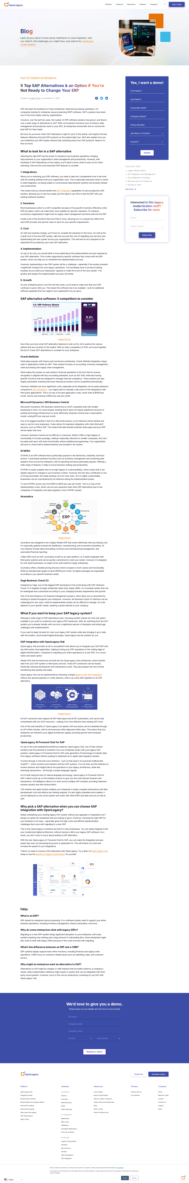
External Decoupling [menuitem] (27, 1109)
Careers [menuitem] (161, 1099)
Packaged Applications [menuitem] (69, 1129)
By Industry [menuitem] (65, 1092)
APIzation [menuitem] (64, 1145)
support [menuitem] (161, 1105)
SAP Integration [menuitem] (66, 1158)
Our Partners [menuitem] (135, 1095)
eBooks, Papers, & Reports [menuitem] (103, 1099)
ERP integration (63, 191)
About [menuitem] (160, 1092)
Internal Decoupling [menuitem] (27, 1105)
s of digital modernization (53, 854)
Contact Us (138, 1074)
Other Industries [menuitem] (66, 1109)
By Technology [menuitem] (66, 1115)
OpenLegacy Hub (99, 851)
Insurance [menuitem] (64, 1099)
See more (129, 189)
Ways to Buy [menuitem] (24, 1119)
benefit (39, 854)
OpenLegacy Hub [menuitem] (26, 1092)
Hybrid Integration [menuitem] (67, 1155)
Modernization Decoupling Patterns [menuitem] (32, 1102)
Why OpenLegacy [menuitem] (26, 1116)
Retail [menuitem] (63, 1106)
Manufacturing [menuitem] (66, 1102)
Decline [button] (134, 1178)
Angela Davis (34, 98)
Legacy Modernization (137, 170)
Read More (120, 1168)
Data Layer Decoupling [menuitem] (28, 1112)
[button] (13, 1180)
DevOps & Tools (134, 185)
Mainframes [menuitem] (65, 1118)
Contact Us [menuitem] (162, 1102)
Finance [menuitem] (64, 1095)
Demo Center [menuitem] (98, 1109)
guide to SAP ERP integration (88, 675)
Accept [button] (125, 1178)
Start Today (176, 4)
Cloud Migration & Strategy (139, 178)
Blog (22, 78)
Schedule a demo (158, 1074)
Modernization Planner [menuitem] (28, 1099)
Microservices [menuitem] (66, 1148)
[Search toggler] (165, 4)
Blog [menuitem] (95, 1105)
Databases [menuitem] (65, 1125)
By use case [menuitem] (65, 1137)
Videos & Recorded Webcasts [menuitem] (104, 1102)
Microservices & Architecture (140, 181)
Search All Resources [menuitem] (101, 1112)
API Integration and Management (41, 78)
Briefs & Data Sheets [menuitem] (101, 1095)
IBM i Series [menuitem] (65, 1122)
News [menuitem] (160, 1109)
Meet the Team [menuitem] (163, 1095)
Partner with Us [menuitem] (136, 1092)
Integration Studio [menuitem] (26, 1095)
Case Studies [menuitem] (98, 1092)
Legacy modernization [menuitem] (68, 1141)
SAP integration (39, 389)
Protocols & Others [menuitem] (67, 1132)
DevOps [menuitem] (64, 1151)
